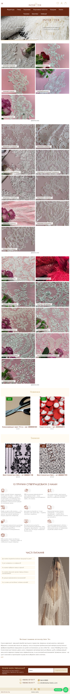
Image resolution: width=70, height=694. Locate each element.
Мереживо (27, 9)
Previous (3, 411)
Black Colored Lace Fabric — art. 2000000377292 (52, 475)
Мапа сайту (35, 692)
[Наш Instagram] (39, 689)
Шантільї (35, 14)
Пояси (61, 9)
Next (67, 411)
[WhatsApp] (65, 689)
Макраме (53, 9)
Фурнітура (10, 9)
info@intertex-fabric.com (48, 683)
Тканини (26, 14)
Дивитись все (35, 120)
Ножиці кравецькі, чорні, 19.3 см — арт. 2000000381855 (18, 427)
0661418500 (44, 680)
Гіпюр (19, 9)
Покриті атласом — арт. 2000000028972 (52, 427)
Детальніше (53, 28)
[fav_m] (58, 3)
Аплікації (44, 14)
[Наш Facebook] (31, 689)
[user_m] (62, 3)
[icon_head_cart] (65, 3)
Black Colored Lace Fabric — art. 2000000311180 (18, 475)
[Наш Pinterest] (35, 689)
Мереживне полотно (40, 9)
